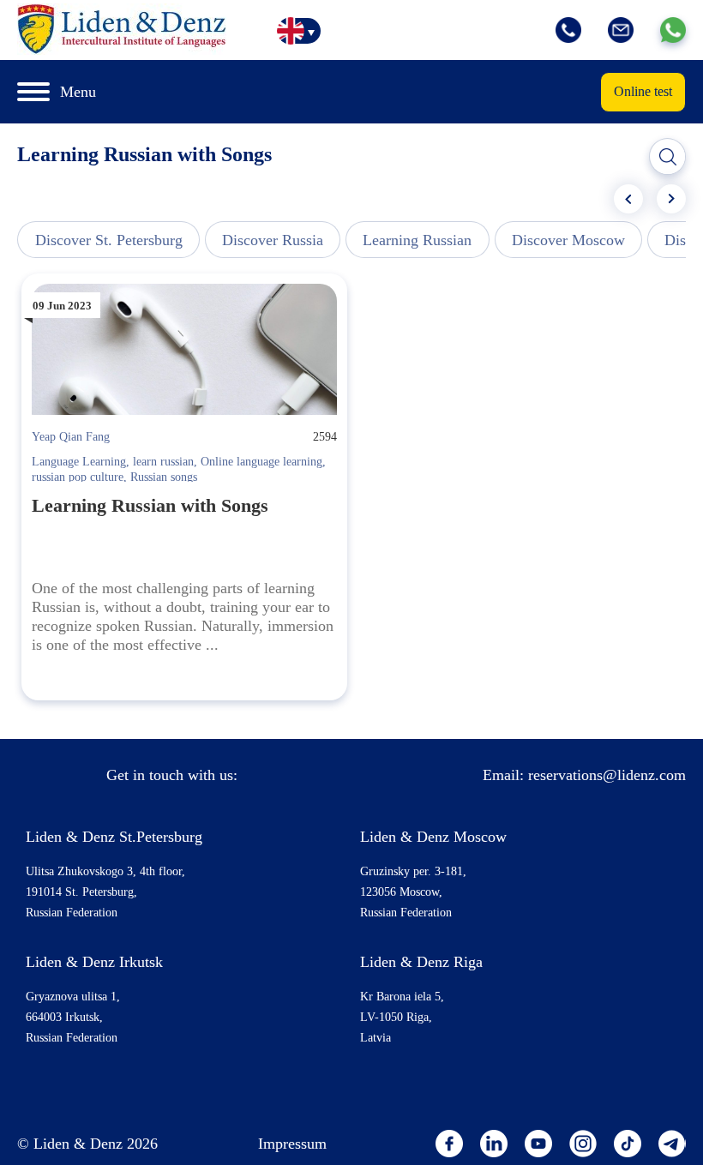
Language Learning (79, 461)
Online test (643, 91)
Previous (628, 198)
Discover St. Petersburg (109, 240)
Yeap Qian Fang (71, 436)
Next (671, 198)
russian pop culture (77, 477)
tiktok (627, 1143)
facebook (449, 1143)
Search (668, 157)
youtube (538, 1143)
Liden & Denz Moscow (433, 836)
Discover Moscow (568, 240)
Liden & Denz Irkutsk (94, 961)
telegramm (672, 1143)
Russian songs (163, 477)
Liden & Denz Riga (421, 961)
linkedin (494, 1143)
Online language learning (261, 461)
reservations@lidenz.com (607, 775)
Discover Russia (272, 240)
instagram (583, 1143)
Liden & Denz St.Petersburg (114, 836)
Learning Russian (417, 240)
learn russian (163, 461)
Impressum (292, 1143)
